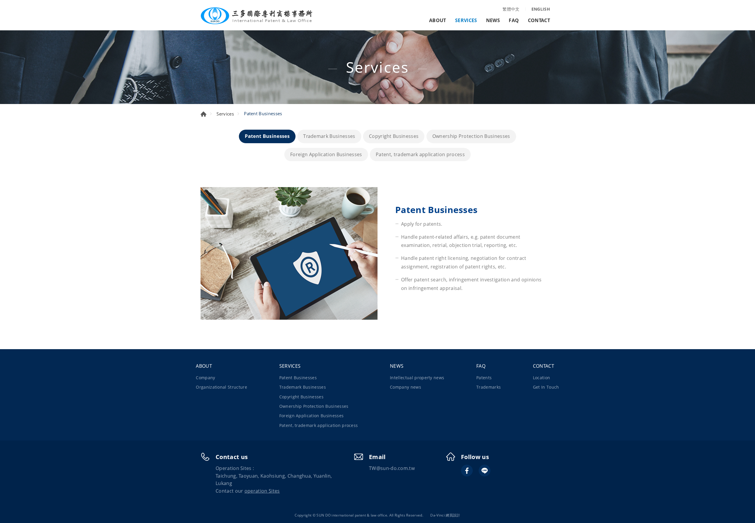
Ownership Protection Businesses (471, 136)
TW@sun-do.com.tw (392, 468)
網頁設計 (453, 515)
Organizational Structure (221, 387)
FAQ (514, 20)
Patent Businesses (267, 136)
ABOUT (437, 20)
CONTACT (539, 20)
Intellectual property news (417, 377)
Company (205, 377)
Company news (405, 387)
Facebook (467, 470)
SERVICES (466, 20)
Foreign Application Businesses (326, 154)
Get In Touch (546, 387)
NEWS (493, 20)
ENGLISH (540, 9)
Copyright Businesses (393, 136)
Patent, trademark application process (420, 154)
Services (225, 114)
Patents (484, 377)
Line (484, 470)
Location (541, 377)
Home (203, 114)
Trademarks (488, 387)
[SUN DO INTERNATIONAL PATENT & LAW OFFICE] (257, 15)
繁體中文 (511, 9)
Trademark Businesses (329, 136)
